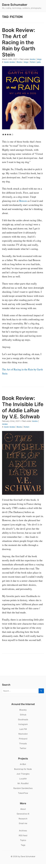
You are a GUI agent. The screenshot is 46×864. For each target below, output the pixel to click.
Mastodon (23, 734)
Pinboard (23, 738)
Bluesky (23, 710)
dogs (39, 59)
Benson (23, 201)
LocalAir (23, 778)
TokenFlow (23, 793)
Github (23, 714)
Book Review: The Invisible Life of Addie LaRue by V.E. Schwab (22, 407)
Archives (23, 830)
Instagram (23, 724)
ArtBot (23, 764)
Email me (23, 823)
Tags (23, 845)
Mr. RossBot (23, 783)
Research (23, 818)
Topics (23, 840)
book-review (9, 62)
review (5, 424)
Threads (23, 743)
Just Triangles (23, 774)
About (23, 809)
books (32, 59)
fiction (32, 62)
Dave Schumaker (14, 4)
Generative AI (23, 814)
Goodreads (23, 719)
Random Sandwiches (23, 788)
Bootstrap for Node (23, 769)
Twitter (23, 748)
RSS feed (23, 835)
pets (39, 62)
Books (19, 62)
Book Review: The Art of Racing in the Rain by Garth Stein (18, 42)
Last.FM (23, 729)
